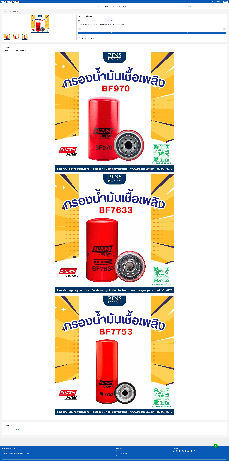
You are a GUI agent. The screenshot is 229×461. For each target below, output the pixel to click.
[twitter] (82, 38)
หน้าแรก (3, 11)
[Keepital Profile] (174, 451)
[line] (91, 38)
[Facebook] (179, 451)
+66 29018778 (124, 451)
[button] (39, 24)
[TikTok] (191, 451)
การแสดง (8, 11)
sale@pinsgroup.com (122, 455)
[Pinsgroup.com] (176, 451)
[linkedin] (85, 38)
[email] (94, 38)
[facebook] (79, 38)
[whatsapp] (88, 38)
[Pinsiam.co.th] (183, 451)
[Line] (186, 451)
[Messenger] (194, 451)
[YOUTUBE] (188, 451)
